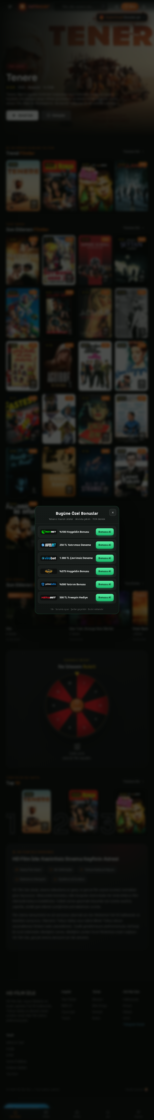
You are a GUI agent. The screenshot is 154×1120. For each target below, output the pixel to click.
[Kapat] (112, 512)
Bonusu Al (104, 531)
